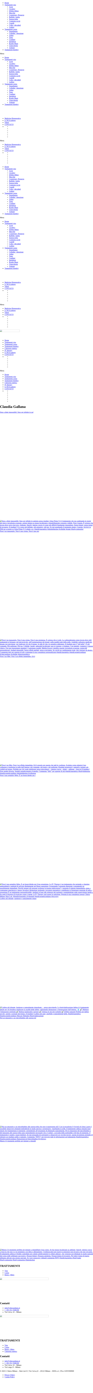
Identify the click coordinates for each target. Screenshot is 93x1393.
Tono (11, 37)
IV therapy (8, 350)
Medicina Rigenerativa (13, 118)
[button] (46, 54)
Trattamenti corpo (11, 29)
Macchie (12, 13)
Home (7, 3)
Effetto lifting (14, 11)
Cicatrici (12, 9)
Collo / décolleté (15, 25)
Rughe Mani (13, 44)
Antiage (12, 48)
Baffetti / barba (14, 17)
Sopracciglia (13, 19)
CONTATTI (9, 124)
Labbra (11, 27)
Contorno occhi (14, 21)
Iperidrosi (12, 42)
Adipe (11, 35)
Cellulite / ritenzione (16, 33)
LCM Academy (10, 120)
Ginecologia (13, 46)
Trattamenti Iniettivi (11, 50)
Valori (7, 122)
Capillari (12, 40)
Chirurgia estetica (11, 348)
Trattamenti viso (10, 5)
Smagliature (13, 31)
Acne (11, 7)
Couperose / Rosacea (16, 15)
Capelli (11, 23)
